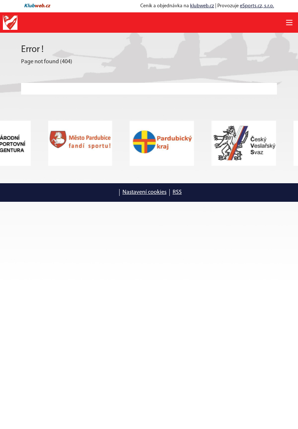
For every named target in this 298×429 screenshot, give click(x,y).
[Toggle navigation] (289, 22)
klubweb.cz (202, 6)
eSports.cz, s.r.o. (257, 6)
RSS (177, 192)
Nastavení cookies (144, 192)
